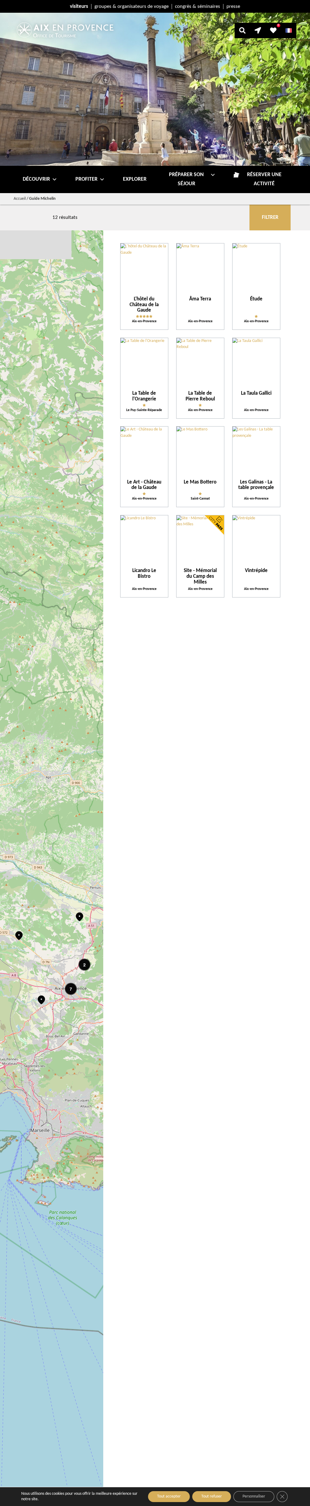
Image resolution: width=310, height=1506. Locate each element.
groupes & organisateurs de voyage (131, 6)
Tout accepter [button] (169, 1496)
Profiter (86, 179)
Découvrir (36, 179)
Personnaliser (253, 1496)
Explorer (135, 179)
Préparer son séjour (186, 179)
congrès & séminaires (197, 6)
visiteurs (79, 6)
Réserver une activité (264, 179)
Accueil (20, 199)
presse (233, 6)
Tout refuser (211, 1496)
